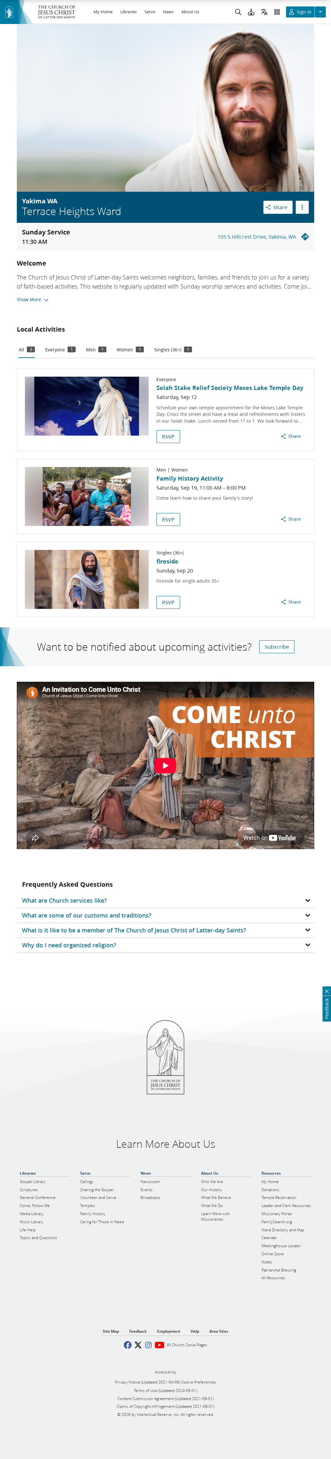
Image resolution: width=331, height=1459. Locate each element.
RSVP (168, 436)
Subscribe (277, 646)
